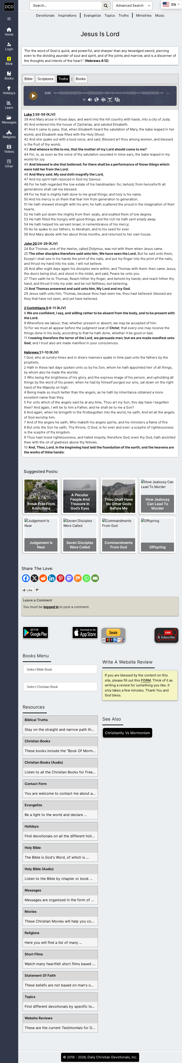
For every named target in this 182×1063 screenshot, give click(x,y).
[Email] (95, 578)
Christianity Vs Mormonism (127, 733)
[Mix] (78, 578)
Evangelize (92, 15)
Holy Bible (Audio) (39, 869)
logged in (51, 607)
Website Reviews (38, 1018)
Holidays (32, 826)
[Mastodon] (69, 578)
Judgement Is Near (41, 544)
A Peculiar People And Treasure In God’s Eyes (80, 501)
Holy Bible (33, 848)
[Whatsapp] (86, 578)
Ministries (144, 15)
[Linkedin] (52, 578)
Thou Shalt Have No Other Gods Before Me (119, 503)
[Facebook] (26, 578)
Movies (30, 911)
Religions (32, 933)
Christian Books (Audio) (44, 762)
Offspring (157, 547)
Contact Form (36, 784)
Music (159, 15)
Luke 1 (29, 114)
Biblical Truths (36, 720)
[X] (34, 578)
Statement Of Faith (40, 975)
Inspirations (67, 15)
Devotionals (45, 15)
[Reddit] (43, 578)
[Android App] (35, 632)
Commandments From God (119, 544)
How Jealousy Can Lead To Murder (158, 503)
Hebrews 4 (94, 61)
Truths (124, 15)
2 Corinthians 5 (36, 308)
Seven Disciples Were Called (79, 544)
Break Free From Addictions (41, 506)
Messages (33, 890)
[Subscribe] (166, 635)
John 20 (30, 243)
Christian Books (37, 741)
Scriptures (45, 79)
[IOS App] (85, 632)
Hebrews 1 (32, 352)
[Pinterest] (60, 578)
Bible (28, 79)
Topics (110, 15)
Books (81, 79)
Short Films (34, 954)
